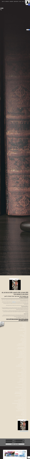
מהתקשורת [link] (11, 1)
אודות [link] (20, 1)
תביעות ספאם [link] (16, 1)
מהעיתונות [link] (7, 1)
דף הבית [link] (23, 1)
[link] (29, 5)
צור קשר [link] (3, 1)
